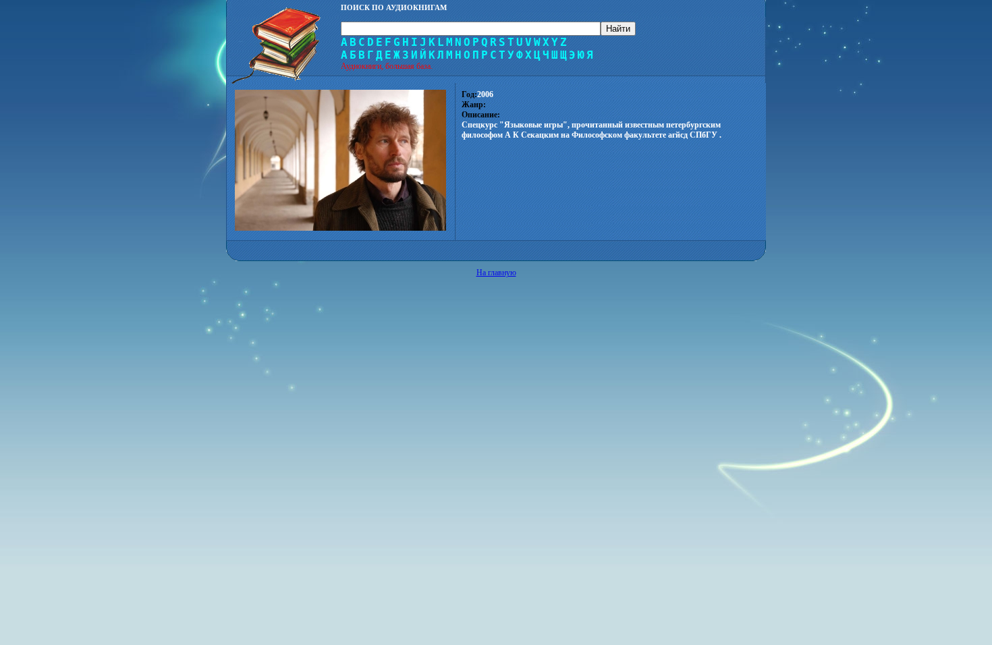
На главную (496, 272)
